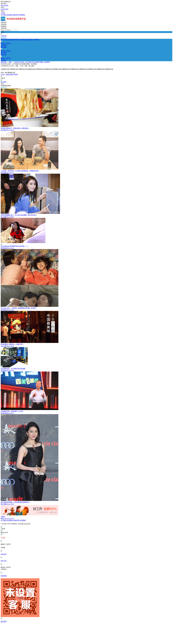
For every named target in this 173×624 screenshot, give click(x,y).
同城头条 (24, 39)
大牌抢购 (20, 42)
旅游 (10, 62)
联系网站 (10, 15)
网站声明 (16, 15)
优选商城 (6, 49)
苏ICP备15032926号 (24, 523)
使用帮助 (22, 15)
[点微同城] (14, 21)
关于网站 (3, 15)
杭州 (6, 9)
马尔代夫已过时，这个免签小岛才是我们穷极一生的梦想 (32, 62)
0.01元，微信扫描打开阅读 (9, 74)
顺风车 (18, 39)
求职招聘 (7, 39)
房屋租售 (13, 39)
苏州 (2, 5)
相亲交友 (6, 57)
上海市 (3, 13)
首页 (2, 39)
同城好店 (30, 39)
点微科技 (14, 523)
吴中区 (6, 5)
